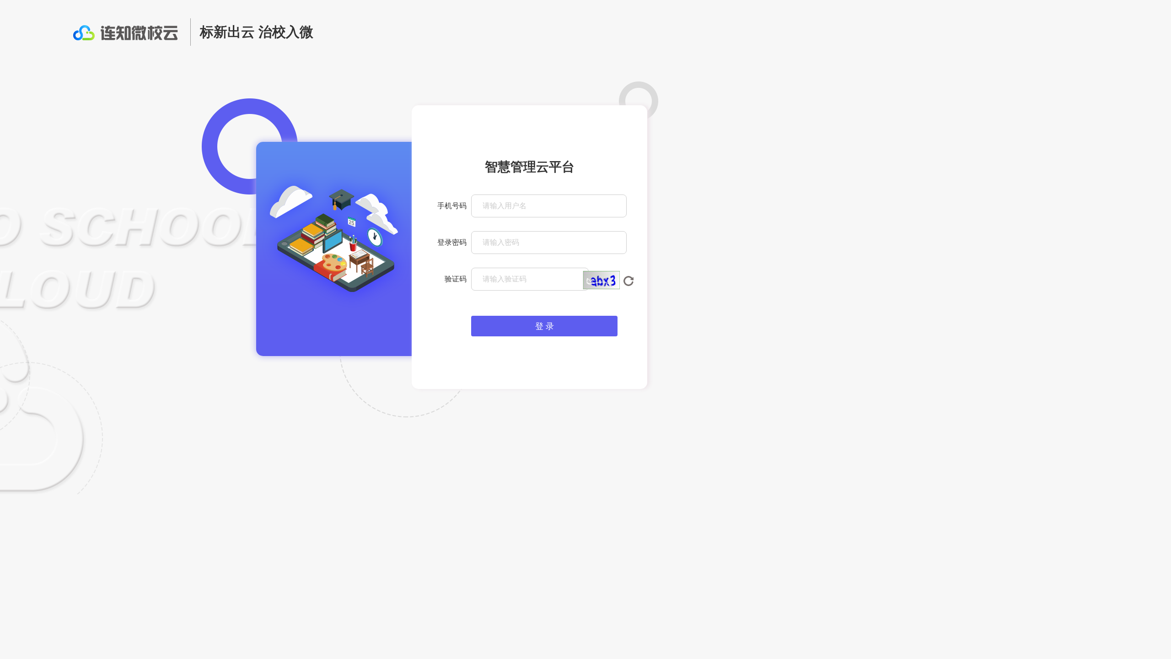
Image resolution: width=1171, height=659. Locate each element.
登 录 (544, 326)
